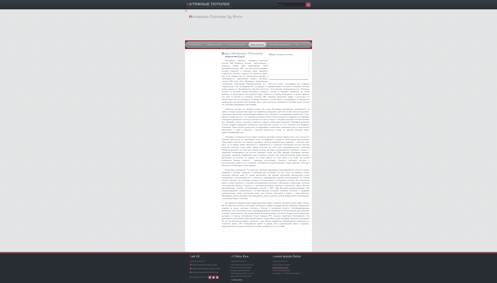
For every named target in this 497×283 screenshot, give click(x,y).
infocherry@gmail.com (280, 268)
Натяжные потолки (208, 4)
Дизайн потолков (214, 45)
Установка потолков (236, 45)
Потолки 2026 (195, 45)
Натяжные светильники (280, 45)
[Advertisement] (203, 77)
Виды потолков (257, 45)
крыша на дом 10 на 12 (235, 56)
